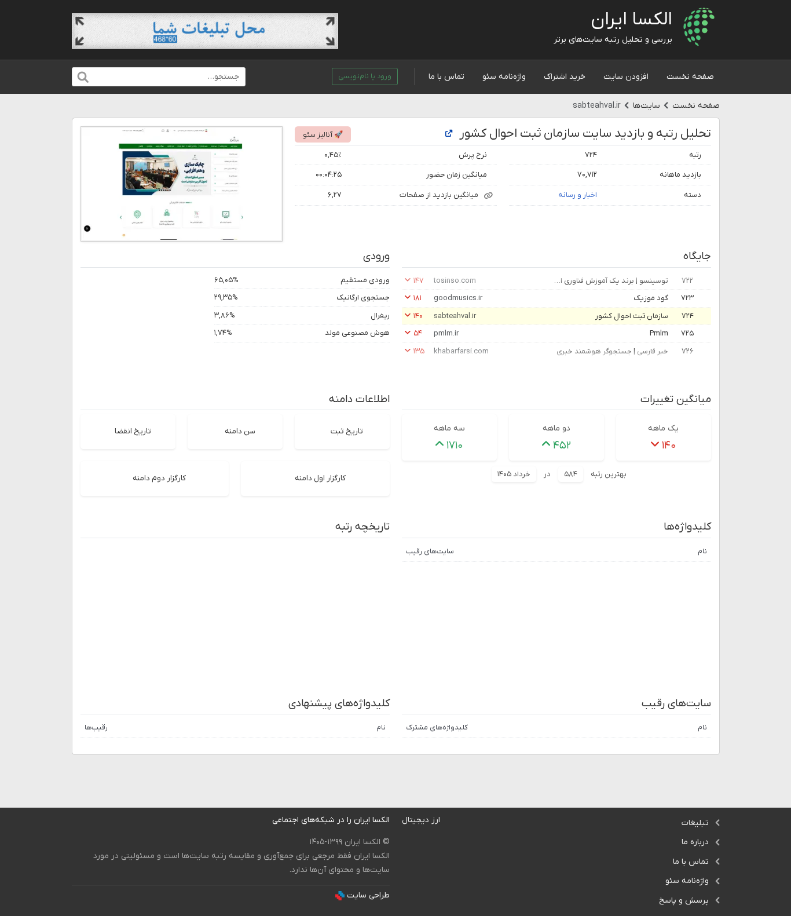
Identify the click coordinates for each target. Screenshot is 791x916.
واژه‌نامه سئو (504, 76)
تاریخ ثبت (347, 431)
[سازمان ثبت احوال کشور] (449, 134)
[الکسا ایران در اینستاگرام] (263, 820)
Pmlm (659, 333)
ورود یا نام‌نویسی (364, 76)
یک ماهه (663, 428)
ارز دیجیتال (421, 820)
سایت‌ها (646, 105)
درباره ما (695, 842)
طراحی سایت (368, 895)
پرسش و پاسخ (684, 900)
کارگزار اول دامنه (320, 478)
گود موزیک (650, 298)
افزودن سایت (626, 76)
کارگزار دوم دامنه (159, 478)
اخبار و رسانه (577, 195)
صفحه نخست (690, 76)
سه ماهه (449, 428)
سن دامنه (240, 431)
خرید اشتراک (564, 76)
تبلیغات (695, 823)
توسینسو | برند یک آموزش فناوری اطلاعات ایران (610, 281)
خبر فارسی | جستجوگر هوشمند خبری (612, 351)
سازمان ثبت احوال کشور (631, 316)
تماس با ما (446, 76)
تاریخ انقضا (133, 431)
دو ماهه (556, 428)
